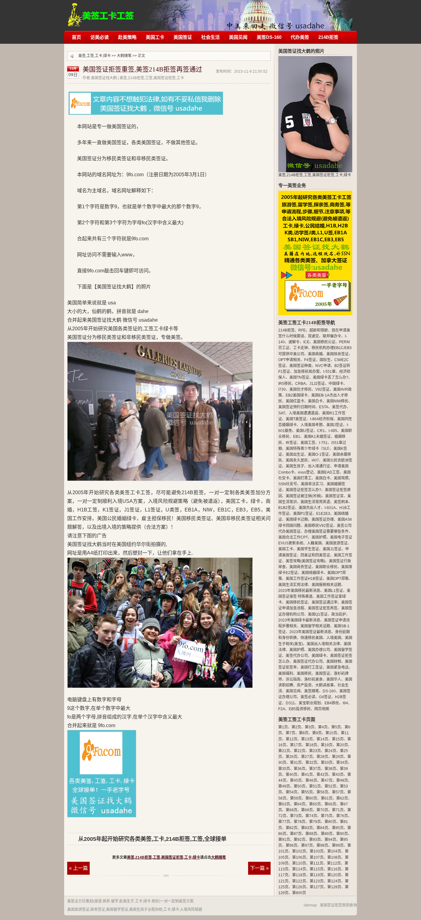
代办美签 (300, 37)
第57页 (338, 792)
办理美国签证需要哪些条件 (326, 531)
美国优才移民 (300, 389)
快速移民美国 (311, 638)
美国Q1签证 (318, 614)
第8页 (304, 733)
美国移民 (304, 673)
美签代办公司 (297, 655)
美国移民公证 (324, 342)
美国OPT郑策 (337, 578)
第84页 (322, 828)
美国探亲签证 (337, 354)
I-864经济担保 (321, 419)
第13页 (307, 739)
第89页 (327, 834)
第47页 (327, 780)
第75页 (327, 816)
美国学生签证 (308, 549)
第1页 (283, 727)
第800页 (299, 893)
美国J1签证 (332, 549)
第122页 (299, 881)
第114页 (299, 869)
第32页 (311, 762)
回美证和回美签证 (315, 555)
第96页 (291, 845)
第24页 (330, 751)
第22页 (299, 751)
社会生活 (210, 37)
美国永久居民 (297, 460)
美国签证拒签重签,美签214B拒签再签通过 (142, 69)
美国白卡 (315, 401)
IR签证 (291, 443)
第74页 (311, 816)
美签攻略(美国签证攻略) (305, 561)
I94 (345, 703)
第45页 (296, 780)
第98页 (322, 845)
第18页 (311, 745)
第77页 (284, 822)
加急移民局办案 (307, 371)
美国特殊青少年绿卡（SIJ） (308, 448)
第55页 (307, 792)
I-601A (330, 508)
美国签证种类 (300, 366)
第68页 (291, 810)
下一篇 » (259, 868)
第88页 (311, 834)
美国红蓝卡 (295, 401)
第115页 (317, 869)
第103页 (317, 851)
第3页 (309, 727)
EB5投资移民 (300, 709)
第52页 (330, 786)
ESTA (323, 407)
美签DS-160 (269, 37)
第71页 (338, 810)
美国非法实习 (312, 484)
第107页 (317, 857)
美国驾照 (341, 478)
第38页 (330, 769)
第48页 (342, 780)
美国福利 (285, 673)
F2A (281, 709)
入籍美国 (314, 543)
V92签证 (322, 389)
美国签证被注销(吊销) (303, 496)
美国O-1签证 (318, 454)
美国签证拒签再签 (322, 608)
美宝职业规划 (310, 703)
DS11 (290, 703)
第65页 (315, 804)
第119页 (317, 875)
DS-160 (329, 691)
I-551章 (329, 371)
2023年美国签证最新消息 (310, 632)
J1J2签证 (317, 383)
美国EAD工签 (328, 472)
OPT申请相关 (289, 360)
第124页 (334, 881)
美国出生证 (295, 454)
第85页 (338, 828)
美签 (71, 901)
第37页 (315, 769)
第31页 (296, 762)
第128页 (334, 887)
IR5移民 (285, 383)
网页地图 (321, 709)
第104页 (334, 851)
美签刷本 (341, 502)
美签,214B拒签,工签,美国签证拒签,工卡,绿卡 (101, 11)
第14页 (322, 739)
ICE (306, 342)
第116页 (334, 869)
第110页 (299, 863)
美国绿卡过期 (297, 519)
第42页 (322, 774)
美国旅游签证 (336, 543)
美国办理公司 (319, 650)
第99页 (338, 845)
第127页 (317, 887)
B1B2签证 (286, 508)
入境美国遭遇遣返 (303, 413)
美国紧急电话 (337, 667)
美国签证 (183, 37)
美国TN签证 (299, 377)
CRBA (300, 383)
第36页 (299, 769)
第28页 (322, 757)
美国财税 (333, 661)
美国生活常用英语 (315, 502)
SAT (281, 413)
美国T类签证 (296, 419)
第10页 (331, 733)
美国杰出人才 (310, 508)
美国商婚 (315, 354)
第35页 (284, 769)
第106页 (299, 857)
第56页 (322, 792)
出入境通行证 (319, 466)
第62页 (342, 798)
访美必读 (99, 37)
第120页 (334, 875)
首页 (76, 37)
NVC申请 (323, 366)
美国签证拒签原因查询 (338, 905)
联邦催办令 (332, 336)
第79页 (315, 822)
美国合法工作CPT (293, 537)
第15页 (338, 739)
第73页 (296, 816)
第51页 (315, 786)
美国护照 (319, 537)
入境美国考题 (311, 425)
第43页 (338, 774)
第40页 (291, 774)
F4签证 (310, 360)
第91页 (284, 839)
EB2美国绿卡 (297, 395)
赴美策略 (127, 37)
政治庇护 (338, 614)
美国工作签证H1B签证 (304, 578)
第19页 (327, 745)
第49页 (284, 786)
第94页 (330, 839)
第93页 (315, 839)
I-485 (333, 431)
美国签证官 (334, 496)
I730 (282, 389)
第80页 (330, 822)
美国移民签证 (297, 602)
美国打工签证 (311, 667)
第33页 (327, 762)
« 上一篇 (78, 868)
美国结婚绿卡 (312, 573)
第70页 (322, 810)
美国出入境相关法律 (323, 644)
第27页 (307, 757)
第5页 (336, 727)
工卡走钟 (300, 348)
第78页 (299, 822)
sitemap (310, 905)
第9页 (317, 733)
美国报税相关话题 (326, 585)
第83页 (307, 828)
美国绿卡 (319, 655)
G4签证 (325, 697)
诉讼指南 (293, 679)
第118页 (299, 875)
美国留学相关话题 (315, 626)
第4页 (323, 727)
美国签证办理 (323, 519)
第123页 (317, 881)
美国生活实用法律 (293, 585)
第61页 (327, 798)
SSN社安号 (287, 484)
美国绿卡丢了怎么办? (330, 377)
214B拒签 (328, 37)
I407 (315, 460)
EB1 (296, 436)
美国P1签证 (303, 513)
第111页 (316, 863)
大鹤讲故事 (324, 685)
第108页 (334, 857)
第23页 (315, 751)
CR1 (321, 431)
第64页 (299, 804)
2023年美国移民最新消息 (299, 590)
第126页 (299, 887)
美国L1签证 (333, 590)
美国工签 (307, 443)
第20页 (342, 745)
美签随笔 (311, 691)
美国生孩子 (295, 466)
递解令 (294, 342)
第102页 (299, 851)
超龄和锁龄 (318, 330)
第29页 (338, 757)
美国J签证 (334, 425)
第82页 (291, 828)
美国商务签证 (300, 567)
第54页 (291, 792)
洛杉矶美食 (313, 679)
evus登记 (305, 472)
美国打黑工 (302, 478)
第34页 (342, 762)
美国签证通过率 (324, 602)
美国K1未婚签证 (317, 436)
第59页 (296, 798)
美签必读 (307, 697)
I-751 (323, 443)
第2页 (296, 727)
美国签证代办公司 (308, 661)
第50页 (299, 786)
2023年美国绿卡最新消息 (299, 620)
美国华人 (333, 679)
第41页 (307, 774)
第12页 (291, 739)
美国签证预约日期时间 (296, 407)
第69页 (307, 810)
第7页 (290, 733)
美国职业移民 (326, 567)
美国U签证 (304, 431)
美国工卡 (155, 37)
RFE (302, 330)
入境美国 (333, 638)
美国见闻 (238, 37)
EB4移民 (332, 703)
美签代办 (339, 407)
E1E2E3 (323, 513)
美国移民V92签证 (318, 525)
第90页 (342, 834)
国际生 (325, 360)
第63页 (284, 804)
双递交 (313, 336)
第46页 (311, 780)
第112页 (334, 863)
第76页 (342, 816)
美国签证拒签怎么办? (303, 490)
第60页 (311, 798)
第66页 (330, 804)
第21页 (284, 751)
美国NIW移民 (337, 401)
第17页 (296, 745)
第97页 (307, 845)
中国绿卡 (336, 383)
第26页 (291, 757)
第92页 (299, 839)
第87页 (296, 834)
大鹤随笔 (124, 56)
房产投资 (304, 685)
